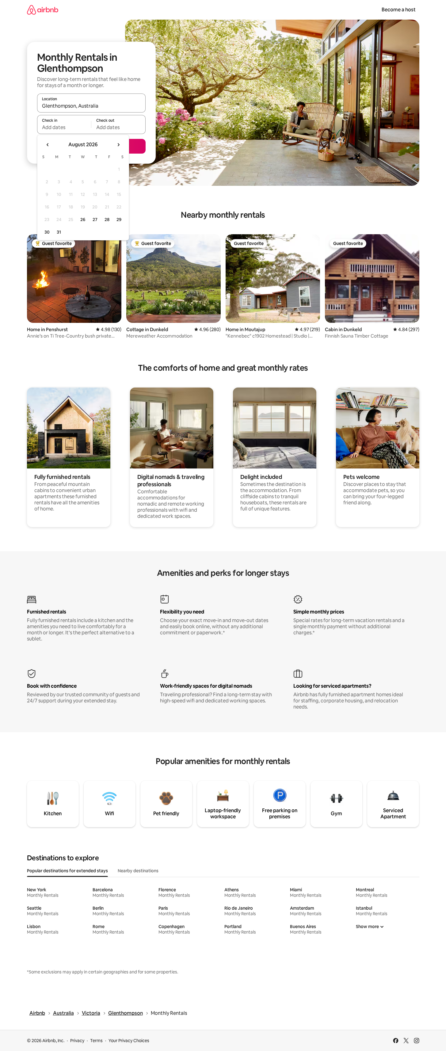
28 (107, 219)
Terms (96, 1040)
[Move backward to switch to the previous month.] (48, 145)
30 (47, 232)
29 (118, 219)
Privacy (77, 1040)
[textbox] (64, 127)
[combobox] (91, 105)
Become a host (399, 9)
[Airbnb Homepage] (42, 9)
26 (82, 219)
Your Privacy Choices (129, 1040)
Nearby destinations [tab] (138, 870)
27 (95, 219)
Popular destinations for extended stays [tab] (67, 870)
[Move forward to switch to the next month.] (118, 145)
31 (59, 232)
